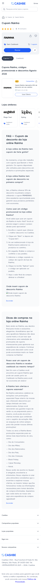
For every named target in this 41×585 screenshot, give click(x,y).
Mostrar (17, 50)
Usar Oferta (26, 94)
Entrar (36, 3)
